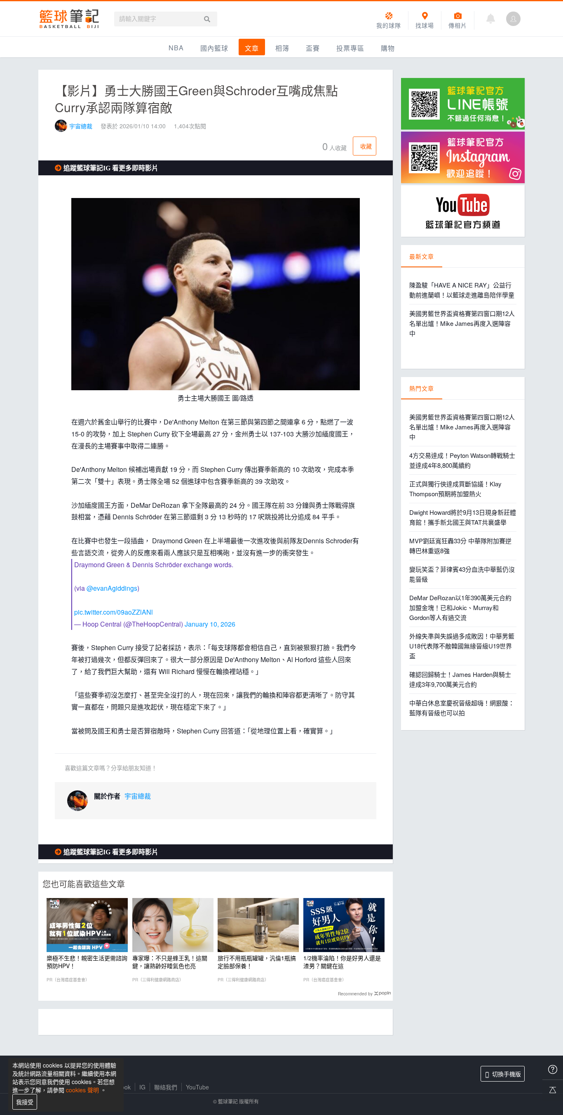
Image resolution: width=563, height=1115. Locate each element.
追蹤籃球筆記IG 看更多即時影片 (110, 168)
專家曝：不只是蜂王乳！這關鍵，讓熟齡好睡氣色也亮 (169, 961)
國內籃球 (214, 48)
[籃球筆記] (69, 18)
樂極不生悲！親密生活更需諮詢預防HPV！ (87, 961)
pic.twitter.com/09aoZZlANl (113, 612)
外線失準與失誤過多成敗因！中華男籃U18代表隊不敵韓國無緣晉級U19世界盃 (461, 646)
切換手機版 (506, 1074)
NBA (176, 47)
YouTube (197, 1087)
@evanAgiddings (112, 588)
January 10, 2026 (210, 624)
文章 (252, 48)
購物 (388, 48)
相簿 (282, 48)
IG (142, 1087)
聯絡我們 (165, 1087)
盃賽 (313, 48)
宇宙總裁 (80, 126)
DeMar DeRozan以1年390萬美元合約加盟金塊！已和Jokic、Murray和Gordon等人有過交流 (460, 607)
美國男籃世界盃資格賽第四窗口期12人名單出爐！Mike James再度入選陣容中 (462, 323)
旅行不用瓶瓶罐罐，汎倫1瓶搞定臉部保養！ (257, 961)
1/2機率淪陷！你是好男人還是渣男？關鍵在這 (342, 961)
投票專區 (350, 48)
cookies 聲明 (82, 1090)
